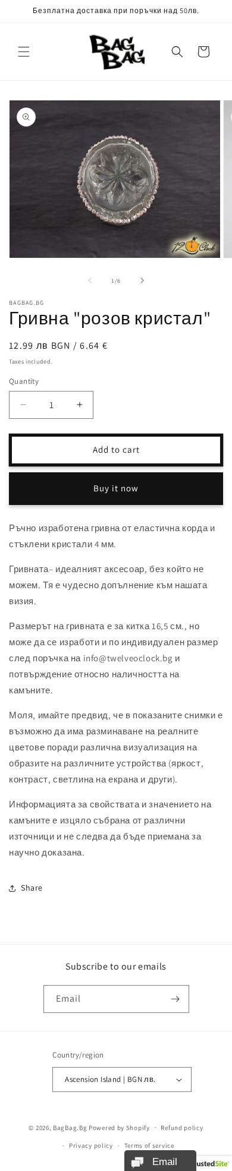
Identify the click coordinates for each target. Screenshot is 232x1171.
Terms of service (149, 1145)
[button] (24, 52)
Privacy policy (91, 1145)
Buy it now (116, 488)
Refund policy (182, 1127)
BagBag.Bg (70, 1127)
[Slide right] (142, 280)
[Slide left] (90, 280)
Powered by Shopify (119, 1127)
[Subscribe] (175, 999)
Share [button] (32, 887)
